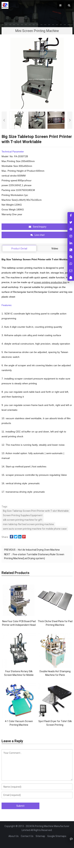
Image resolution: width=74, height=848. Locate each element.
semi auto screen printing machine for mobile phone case (35, 528)
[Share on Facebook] (11, 537)
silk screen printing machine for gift (22, 519)
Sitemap (40, 836)
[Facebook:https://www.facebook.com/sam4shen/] (70, 215)
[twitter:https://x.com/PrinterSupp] (70, 222)
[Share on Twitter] (16, 537)
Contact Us (27, 836)
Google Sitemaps (56, 836)
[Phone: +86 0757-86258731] (70, 249)
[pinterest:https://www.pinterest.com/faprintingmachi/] (70, 229)
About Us (13, 836)
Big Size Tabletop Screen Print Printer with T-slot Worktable (36, 510)
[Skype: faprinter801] (70, 256)
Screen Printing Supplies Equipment (23, 515)
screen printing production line (50, 282)
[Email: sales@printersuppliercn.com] (70, 270)
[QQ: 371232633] (70, 277)
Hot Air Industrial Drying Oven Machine (39, 549)
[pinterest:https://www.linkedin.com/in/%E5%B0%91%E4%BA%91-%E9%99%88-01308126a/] (70, 243)
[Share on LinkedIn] (20, 537)
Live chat (40, 235)
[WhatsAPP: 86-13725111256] (70, 263)
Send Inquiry (39, 226)
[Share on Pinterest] (24, 537)
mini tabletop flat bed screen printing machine (28, 524)
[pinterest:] (70, 236)
